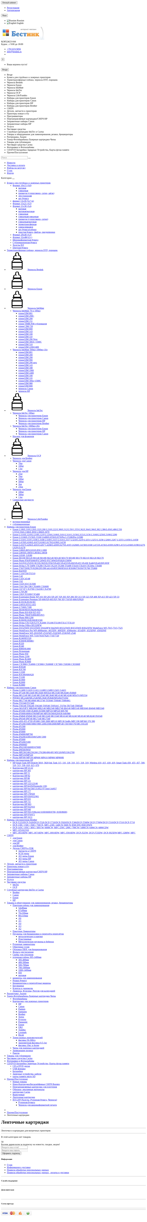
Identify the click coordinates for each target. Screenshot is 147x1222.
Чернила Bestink (35, 269)
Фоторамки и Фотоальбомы (20, 1061)
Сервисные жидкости (23, 500)
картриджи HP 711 (22, 801)
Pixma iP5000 (19, 739)
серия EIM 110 (25, 336)
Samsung (22, 1011)
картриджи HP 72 (21, 773)
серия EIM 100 (25, 334)
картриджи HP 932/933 (24, 807)
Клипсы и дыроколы (23, 988)
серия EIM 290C (26, 316)
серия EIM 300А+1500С (30, 342)
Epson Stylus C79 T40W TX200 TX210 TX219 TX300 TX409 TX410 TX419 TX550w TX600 (57, 565)
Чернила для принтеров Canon (33, 418)
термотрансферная (27, 224)
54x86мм (22, 908)
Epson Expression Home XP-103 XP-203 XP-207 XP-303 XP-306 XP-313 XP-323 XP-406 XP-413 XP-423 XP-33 (66, 597)
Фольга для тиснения (23, 952)
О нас (9, 170)
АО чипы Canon (26, 861)
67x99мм (22, 910)
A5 (19, 921)
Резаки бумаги (20, 980)
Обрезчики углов (21, 947)
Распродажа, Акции (16, 993)
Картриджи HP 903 (22, 804)
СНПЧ (10, 835)
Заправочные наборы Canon (20, 874)
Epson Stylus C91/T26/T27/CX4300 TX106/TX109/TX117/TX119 (44, 623)
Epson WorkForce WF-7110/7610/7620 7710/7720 (36, 635)
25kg (20, 487)
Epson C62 (18, 581)
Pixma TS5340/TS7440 (23, 703)
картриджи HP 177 (22, 791)
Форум (10, 173)
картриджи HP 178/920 (24, 794)
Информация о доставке (19, 1167)
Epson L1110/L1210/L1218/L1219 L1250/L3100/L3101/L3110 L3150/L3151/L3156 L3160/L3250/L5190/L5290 (65, 534)
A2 (19, 928)
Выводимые (19, 1094)
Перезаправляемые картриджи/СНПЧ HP (27, 871)
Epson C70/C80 (20, 591)
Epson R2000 (19, 682)
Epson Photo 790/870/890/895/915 (28, 615)
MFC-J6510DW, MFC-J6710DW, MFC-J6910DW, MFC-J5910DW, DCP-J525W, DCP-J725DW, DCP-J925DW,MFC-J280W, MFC (74, 833)
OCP (15, 887)
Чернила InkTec (35, 410)
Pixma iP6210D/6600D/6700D (27, 747)
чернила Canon (25, 388)
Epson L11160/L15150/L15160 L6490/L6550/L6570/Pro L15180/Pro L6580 (48, 537)
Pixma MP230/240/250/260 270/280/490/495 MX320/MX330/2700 (44, 752)
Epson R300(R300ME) (23, 641)
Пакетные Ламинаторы (24, 931)
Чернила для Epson (22, 489)
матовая (22, 188)
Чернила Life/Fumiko (37, 519)
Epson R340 (18, 646)
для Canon (18, 840)
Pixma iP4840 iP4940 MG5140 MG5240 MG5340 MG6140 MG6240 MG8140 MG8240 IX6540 (57, 716)
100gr (21, 466)
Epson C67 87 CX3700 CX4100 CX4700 (32, 589)
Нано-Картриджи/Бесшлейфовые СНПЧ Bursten (36, 1084)
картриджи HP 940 (22, 809)
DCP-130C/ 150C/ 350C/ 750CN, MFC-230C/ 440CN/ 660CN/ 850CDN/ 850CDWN (52, 825)
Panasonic (23, 1022)
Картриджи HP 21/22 (23, 768)
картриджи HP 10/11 (22, 817)
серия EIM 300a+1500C (29, 381)
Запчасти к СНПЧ (27, 851)
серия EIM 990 (25, 360)
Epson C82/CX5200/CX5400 (26, 594)
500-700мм (23, 965)
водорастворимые (21, 521)
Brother (16, 892)
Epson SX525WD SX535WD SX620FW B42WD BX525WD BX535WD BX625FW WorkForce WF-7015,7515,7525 (68, 628)
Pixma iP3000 (19, 731)
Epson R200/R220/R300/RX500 (27, 620)
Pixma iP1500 (19, 726)
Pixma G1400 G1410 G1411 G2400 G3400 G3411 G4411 (39, 690)
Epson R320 (18, 643)
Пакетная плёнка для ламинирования (31, 905)
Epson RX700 (19, 669)
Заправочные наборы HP (19, 877)
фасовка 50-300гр (26, 1040)
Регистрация (13, 7)
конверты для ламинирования (27, 978)
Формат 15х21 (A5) (22, 203)
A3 (19, 926)
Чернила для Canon (22, 461)
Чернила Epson (34, 289)
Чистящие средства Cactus (19, 1058)
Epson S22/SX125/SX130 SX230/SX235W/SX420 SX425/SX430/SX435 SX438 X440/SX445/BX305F (61, 563)
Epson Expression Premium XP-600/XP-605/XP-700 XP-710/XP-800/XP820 (48, 599)
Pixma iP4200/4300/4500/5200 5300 (29, 737)
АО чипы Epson (26, 856)
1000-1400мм (24, 970)
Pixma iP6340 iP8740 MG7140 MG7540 (31, 718)
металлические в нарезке (30, 936)
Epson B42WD (20, 571)
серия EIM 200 (25, 318)
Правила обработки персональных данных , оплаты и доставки (38, 1172)
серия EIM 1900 (26, 370)
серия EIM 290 (25, 357)
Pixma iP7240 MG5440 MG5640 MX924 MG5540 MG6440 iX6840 (44, 693)
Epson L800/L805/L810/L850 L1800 (30, 550)
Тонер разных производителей (28, 1037)
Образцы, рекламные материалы (29, 1089)
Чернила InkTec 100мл (23, 413)
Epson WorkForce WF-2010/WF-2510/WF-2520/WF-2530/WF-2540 (44, 633)
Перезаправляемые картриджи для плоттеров (35, 1087)
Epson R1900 (19, 680)
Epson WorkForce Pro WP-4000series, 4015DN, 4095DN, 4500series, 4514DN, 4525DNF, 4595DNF (59, 630)
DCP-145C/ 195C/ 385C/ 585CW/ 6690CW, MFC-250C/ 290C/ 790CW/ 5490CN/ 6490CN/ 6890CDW (61, 827)
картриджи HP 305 (22, 770)
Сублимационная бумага (25, 242)
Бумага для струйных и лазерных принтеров (29, 183)
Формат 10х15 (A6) (22, 185)
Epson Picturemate (21, 651)
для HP (16, 843)
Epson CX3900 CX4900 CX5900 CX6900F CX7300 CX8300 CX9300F (46, 664)
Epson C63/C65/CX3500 (24, 584)
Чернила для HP (20, 471)
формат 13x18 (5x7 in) (23, 201)
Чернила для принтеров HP (31, 421)
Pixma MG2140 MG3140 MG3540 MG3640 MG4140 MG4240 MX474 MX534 (50, 695)
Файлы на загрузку (16, 168)
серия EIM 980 (25, 383)
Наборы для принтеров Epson (21, 527)
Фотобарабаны (20, 998)
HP (14, 900)
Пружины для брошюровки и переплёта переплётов (38, 934)
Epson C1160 (19, 672)
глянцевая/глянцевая (28, 216)
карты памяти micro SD (24, 1076)
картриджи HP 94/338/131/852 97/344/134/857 (35, 788)
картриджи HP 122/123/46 (25, 783)
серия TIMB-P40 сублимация (32, 323)
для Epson (17, 838)
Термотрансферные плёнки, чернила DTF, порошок (32, 250)
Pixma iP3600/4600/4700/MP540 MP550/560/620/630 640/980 (41, 713)
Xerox (21, 1017)
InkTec (16, 884)
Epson (15, 897)
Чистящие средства (16, 882)
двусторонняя (25, 196)
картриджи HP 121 (22, 781)
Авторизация (13, 10)
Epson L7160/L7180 (22, 607)
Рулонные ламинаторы (24, 944)
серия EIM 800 (25, 329)
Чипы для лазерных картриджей (28, 1048)
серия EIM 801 (25, 313)
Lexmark (22, 1032)
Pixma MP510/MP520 (23, 755)
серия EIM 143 (25, 331)
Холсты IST (18, 245)
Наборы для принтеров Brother (22, 820)
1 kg (20, 468)
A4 (19, 923)
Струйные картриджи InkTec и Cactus (25, 890)
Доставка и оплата (16, 165)
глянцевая (23, 190)
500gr (21, 481)
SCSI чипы (23, 853)
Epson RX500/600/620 (23, 674)
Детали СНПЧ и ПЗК (23, 848)
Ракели (16, 1053)
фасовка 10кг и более (28, 1045)
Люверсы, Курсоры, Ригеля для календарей (34, 991)
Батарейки (18, 1071)
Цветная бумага (20, 247)
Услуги (10, 879)
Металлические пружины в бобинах (36, 941)
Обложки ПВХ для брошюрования (30, 949)
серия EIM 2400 (26, 373)
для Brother (18, 845)
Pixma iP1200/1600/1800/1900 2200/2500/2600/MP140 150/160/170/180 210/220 (50, 724)
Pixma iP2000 (19, 729)
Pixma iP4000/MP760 (23, 734)
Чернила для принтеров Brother (33, 423)
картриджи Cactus (21, 1092)
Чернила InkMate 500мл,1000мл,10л (30, 349)
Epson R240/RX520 (22, 638)
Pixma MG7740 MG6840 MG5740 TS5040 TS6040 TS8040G (41, 700)
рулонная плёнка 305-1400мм (27, 957)
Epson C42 (18, 576)
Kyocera (22, 1019)
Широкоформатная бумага (25, 240)
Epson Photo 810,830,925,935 (26, 612)
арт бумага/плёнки (27, 229)
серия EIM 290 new (27, 362)
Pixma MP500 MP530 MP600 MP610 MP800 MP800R (38, 757)
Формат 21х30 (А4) (22, 206)
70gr (20, 463)
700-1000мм (24, 967)
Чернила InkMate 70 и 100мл (26, 311)
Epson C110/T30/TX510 (24, 573)
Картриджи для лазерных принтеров (31, 1001)
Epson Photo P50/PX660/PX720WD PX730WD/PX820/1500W (42, 560)
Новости (11, 162)
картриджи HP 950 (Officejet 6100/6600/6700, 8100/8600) (40, 812)
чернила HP (24, 391)
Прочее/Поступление (17, 1079)
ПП (20, 973)
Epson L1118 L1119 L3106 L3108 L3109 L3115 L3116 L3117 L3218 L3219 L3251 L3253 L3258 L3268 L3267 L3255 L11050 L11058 (75, 540)
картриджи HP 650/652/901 (26, 796)
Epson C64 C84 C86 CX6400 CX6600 (31, 586)
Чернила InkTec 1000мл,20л (26, 426)
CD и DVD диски (21, 1066)
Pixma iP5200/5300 (22, 742)
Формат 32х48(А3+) (22, 237)
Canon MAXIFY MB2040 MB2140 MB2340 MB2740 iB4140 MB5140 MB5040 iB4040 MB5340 (58, 708)
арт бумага (23, 198)
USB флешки (19, 1068)
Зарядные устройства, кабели (27, 1074)
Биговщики (18, 985)
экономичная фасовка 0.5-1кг (32, 1043)
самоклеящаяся (25, 227)
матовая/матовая (26, 211)
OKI (20, 1027)
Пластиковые (24, 939)
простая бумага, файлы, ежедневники (36, 232)
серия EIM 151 (25, 321)
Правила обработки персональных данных (28, 1170)
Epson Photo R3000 (22, 661)
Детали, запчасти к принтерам (22, 864)
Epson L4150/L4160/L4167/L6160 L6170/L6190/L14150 (39, 542)
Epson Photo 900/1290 (23, 617)
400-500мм (23, 962)
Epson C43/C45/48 (21, 578)
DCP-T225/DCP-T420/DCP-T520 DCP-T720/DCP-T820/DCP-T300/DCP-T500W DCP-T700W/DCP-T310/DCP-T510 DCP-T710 (74, 822)
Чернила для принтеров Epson (33, 415)
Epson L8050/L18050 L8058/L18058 (30, 553)
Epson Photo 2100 (21, 656)
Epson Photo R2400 (22, 659)
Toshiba (22, 1030)
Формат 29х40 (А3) (22, 234)
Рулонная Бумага (26, 1102)
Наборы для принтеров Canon (21, 687)
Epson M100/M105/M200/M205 (27, 610)
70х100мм (23, 913)
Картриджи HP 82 (21, 775)
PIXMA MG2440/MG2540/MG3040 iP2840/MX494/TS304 (40, 698)
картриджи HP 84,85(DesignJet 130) (30, 786)
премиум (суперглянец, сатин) (33, 219)
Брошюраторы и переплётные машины (32, 983)
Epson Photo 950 (20, 654)
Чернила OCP (34, 455)
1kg (20, 484)
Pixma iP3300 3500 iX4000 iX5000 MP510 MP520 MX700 (40, 711)
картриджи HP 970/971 (24, 814)
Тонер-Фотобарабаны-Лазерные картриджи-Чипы (31, 996)
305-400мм (23, 960)
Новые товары (20, 1081)
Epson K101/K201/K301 (24, 602)
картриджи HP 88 (21, 778)
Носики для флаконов (23, 436)
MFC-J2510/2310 (21, 830)
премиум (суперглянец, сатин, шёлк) (36, 193)
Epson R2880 (19, 685)
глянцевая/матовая (27, 222)
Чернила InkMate (35, 308)
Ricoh (21, 1035)
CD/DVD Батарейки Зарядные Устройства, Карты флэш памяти (38, 1063)
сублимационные (21, 524)
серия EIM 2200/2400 (28, 347)
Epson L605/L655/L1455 (24, 604)
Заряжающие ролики (23, 1050)
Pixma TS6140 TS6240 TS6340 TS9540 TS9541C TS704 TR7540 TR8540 (48, 705)
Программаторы (15, 869)
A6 (19, 918)
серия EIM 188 (25, 368)
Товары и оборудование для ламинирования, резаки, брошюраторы (40, 903)
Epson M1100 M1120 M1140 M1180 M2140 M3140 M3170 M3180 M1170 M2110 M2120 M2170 (58, 558)
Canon (16, 895)
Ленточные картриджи (24, 1097)
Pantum (21, 1009)
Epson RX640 (19, 667)
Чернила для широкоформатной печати (37, 1105)
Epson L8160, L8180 (22, 555)
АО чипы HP (24, 858)
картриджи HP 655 (22, 799)
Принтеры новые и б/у (18, 866)
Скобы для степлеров (23, 954)
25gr (20, 474)
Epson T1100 (19, 677)
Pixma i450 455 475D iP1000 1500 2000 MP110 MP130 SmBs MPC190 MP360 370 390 (54, 721)
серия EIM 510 (25, 344)
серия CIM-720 (25, 326)
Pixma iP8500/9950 (22, 750)
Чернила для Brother (22, 458)
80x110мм (23, 915)
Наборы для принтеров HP (20, 760)
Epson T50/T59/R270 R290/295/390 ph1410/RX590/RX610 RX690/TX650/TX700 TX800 (55, 568)
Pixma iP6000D (20, 744)
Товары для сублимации (19, 1055)
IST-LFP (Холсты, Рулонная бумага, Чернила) (35, 1100)
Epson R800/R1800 (22, 648)
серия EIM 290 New (28, 339)
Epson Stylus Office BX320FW (27, 625)
